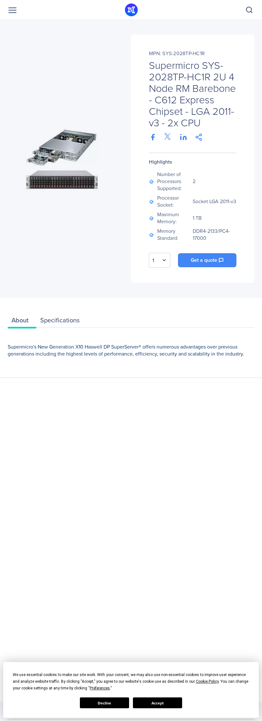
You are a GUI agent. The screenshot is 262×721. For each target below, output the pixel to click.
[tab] (22, 321)
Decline (104, 703)
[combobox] (159, 260)
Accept (157, 703)
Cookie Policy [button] (207, 681)
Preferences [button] (100, 688)
